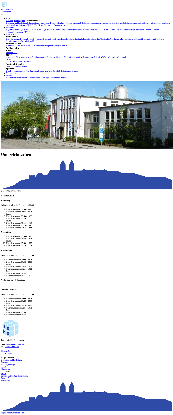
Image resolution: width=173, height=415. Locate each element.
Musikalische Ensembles (21, 62)
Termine (64, 78)
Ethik (52, 39)
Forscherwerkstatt (39, 57)
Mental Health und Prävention (122, 30)
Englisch (30, 39)
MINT (97, 30)
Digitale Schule (48, 30)
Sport (18, 41)
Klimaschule (90, 30)
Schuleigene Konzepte (143, 30)
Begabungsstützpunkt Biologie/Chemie (51, 46)
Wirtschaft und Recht (29, 41)
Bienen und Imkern (23, 57)
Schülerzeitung (65, 71)
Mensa (40, 25)
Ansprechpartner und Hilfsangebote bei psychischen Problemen (123, 23)
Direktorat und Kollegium (16, 23)
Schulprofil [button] (10, 27)
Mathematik (138, 39)
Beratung (4, 362)
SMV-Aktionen (30, 32)
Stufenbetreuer (155, 23)
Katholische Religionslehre (89, 39)
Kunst (130, 39)
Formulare (31, 78)
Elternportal (55, 78)
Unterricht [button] (10, 34)
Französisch (39, 39)
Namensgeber (19, 21)
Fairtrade (69, 30)
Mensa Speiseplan (43, 78)
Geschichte (114, 39)
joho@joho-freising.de (15, 344)
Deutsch (23, 39)
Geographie (105, 39)
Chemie (16, 39)
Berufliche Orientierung (31, 30)
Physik (152, 39)
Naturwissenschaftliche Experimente (78, 57)
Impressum (5, 413)
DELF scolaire (12, 71)
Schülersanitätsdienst (19, 66)
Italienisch (34, 71)
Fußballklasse (78, 30)
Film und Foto (11, 53)
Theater (75, 71)
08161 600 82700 (12, 347)
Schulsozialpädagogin (89, 23)
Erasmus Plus (59, 30)
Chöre (8, 62)
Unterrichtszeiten (20, 78)
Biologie (9, 39)
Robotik (97, 57)
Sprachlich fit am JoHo (26, 46)
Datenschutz (15, 413)
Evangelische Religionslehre (66, 39)
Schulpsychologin (72, 23)
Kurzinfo (9, 21)
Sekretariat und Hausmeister (38, 23)
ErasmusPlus (6, 378)
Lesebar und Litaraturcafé (48, 71)
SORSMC (105, 30)
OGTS (34, 25)
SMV (29, 25)
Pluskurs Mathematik (117, 57)
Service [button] (9, 75)
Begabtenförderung (14, 30)
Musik (146, 39)
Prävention (5, 380)
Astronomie (10, 57)
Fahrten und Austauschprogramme (14, 376)
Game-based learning (55, 57)
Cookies (24, 413)
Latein (47, 39)
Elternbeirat (48, 25)
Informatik (124, 39)
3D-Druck (105, 57)
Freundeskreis (59, 25)
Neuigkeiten (11, 73)
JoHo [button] (8, 18)
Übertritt (9, 78)
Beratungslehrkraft (57, 23)
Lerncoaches (11, 46)
